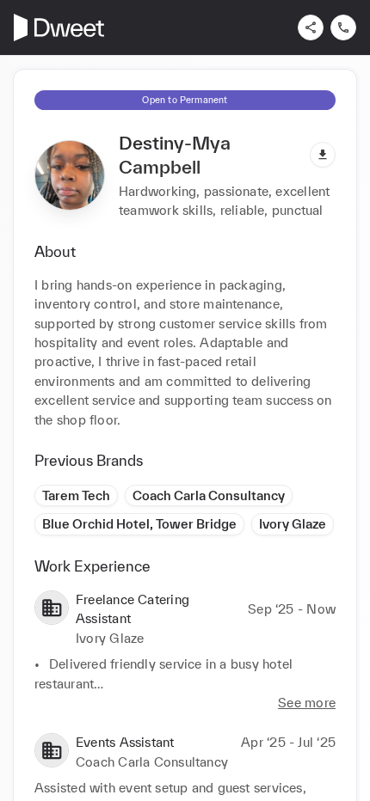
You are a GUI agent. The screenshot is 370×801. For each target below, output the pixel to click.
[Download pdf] (323, 155)
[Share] (311, 27)
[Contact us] (343, 27)
